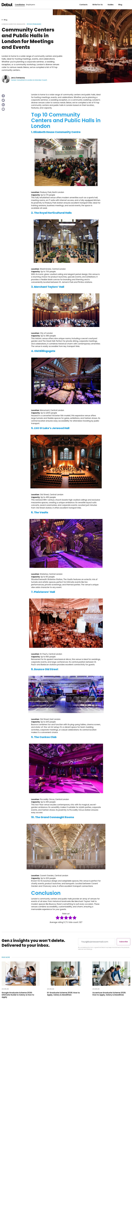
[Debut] (7, 4)
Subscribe (123, 941)
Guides (110, 4)
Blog (120, 4)
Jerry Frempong (18, 77)
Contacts (83, 4)
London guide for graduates (13, 24)
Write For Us (97, 4)
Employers (30, 4)
